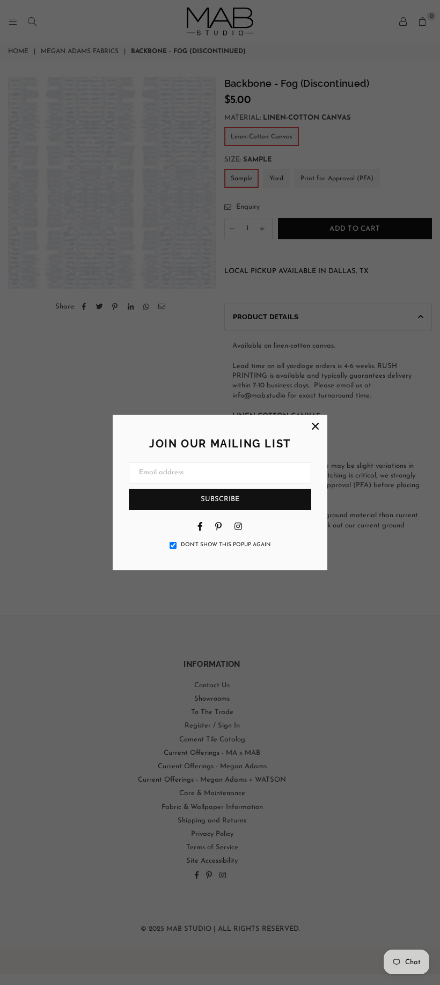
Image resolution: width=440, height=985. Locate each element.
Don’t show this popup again (225, 545)
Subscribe (220, 499)
